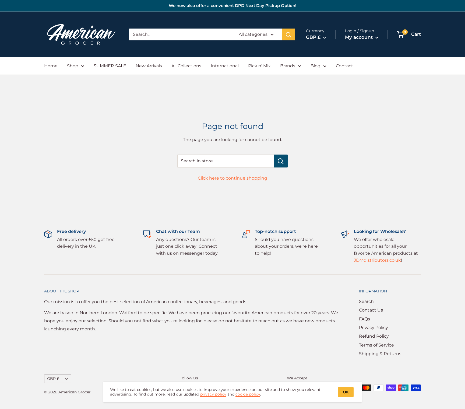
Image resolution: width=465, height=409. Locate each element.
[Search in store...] (281, 161)
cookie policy (247, 394)
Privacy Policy (373, 327)
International (225, 65)
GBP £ (53, 378)
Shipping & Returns (380, 353)
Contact (344, 65)
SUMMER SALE (110, 65)
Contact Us (371, 310)
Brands (287, 65)
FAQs (364, 318)
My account (359, 37)
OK (346, 392)
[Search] (288, 34)
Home (51, 65)
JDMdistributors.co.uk (377, 260)
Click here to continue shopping (232, 178)
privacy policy (213, 394)
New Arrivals (149, 65)
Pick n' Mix (259, 65)
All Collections (186, 65)
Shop (72, 65)
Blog (315, 65)
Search (366, 301)
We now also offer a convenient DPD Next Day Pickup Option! (232, 5)
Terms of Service (376, 345)
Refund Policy (374, 336)
